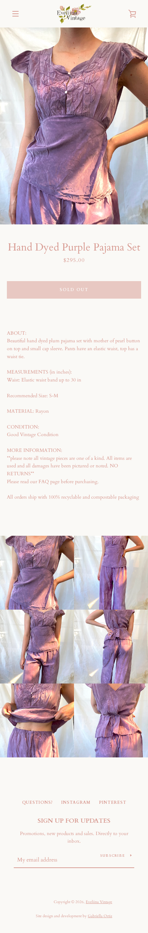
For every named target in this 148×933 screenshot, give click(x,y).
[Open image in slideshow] (74, 125)
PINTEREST (112, 802)
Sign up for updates (74, 821)
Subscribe (112, 855)
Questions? (37, 802)
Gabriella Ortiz (100, 916)
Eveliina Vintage (99, 901)
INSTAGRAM (76, 802)
